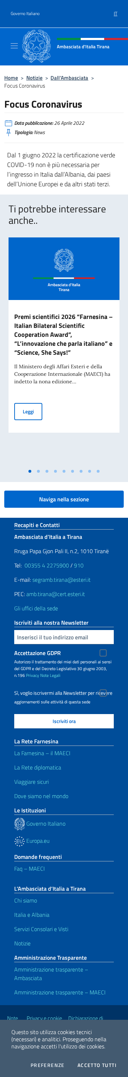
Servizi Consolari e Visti (41, 929)
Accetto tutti (97, 1065)
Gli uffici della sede (36, 608)
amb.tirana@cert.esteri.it (55, 594)
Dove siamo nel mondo (41, 796)
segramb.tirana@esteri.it (61, 579)
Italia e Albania (31, 914)
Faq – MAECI (29, 868)
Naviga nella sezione (64, 499)
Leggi (32, 411)
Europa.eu (37, 840)
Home (11, 78)
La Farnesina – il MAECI (42, 753)
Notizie (34, 78)
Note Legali (50, 675)
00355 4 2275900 (47, 565)
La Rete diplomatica (37, 767)
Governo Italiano (25, 13)
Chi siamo (25, 900)
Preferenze (48, 1065)
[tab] (29, 471)
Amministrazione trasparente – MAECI (60, 992)
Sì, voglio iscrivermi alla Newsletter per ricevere (63, 693)
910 (79, 565)
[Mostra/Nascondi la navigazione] (14, 45)
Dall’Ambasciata (69, 78)
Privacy (32, 675)
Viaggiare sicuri (31, 781)
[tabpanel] (64, 351)
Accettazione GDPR (37, 653)
